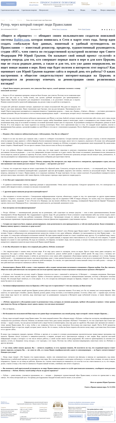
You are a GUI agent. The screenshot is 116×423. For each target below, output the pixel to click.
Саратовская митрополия (10, 10)
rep (105, 403)
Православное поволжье (58, 3)
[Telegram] (109, 30)
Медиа (82, 10)
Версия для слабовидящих (85, 3)
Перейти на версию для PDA (5, 402)
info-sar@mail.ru (33, 5)
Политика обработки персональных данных (81, 404)
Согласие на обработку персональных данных (81, 402)
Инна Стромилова (61, 29)
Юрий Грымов (86, 29)
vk (111, 403)
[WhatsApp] (112, 30)
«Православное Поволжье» (58, 405)
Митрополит (43, 10)
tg (108, 403)
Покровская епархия (75, 416)
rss (114, 403)
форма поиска (113, 4)
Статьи (93, 10)
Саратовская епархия (29, 10)
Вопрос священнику (108, 10)
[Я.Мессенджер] (102, 30)
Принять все (93, 418)
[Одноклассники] (107, 30)
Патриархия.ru (4, 417)
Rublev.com (21, 39)
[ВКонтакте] (105, 30)
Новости (71, 10)
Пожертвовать (10, 3)
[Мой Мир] (114, 30)
